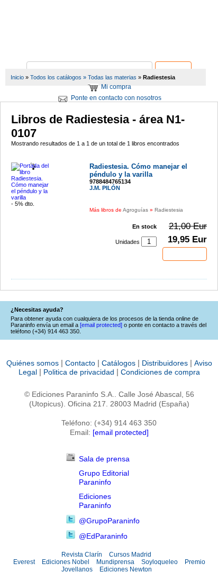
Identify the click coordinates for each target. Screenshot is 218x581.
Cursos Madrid (130, 554)
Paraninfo (109, 45)
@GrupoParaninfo (109, 520)
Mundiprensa (115, 562)
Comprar (184, 254)
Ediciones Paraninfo (95, 501)
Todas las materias (112, 77)
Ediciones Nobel (65, 562)
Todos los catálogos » (58, 77)
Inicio (17, 77)
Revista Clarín (81, 554)
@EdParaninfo (103, 536)
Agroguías (135, 210)
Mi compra (116, 86)
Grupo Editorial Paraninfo (104, 477)
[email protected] (121, 432)
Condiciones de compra (160, 372)
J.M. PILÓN (104, 188)
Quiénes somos (32, 363)
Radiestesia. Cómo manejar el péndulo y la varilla (138, 170)
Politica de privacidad (78, 372)
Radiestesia (169, 210)
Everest (24, 562)
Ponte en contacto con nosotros (116, 98)
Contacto (80, 363)
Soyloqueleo (159, 562)
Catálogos (118, 363)
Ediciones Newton (125, 569)
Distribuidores (165, 363)
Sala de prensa (104, 459)
